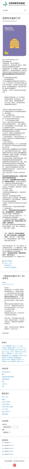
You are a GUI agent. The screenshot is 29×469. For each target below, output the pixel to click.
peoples (20, 353)
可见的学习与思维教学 (10, 267)
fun (24, 347)
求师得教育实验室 (17, 3)
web (18, 361)
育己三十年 (5, 397)
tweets (13, 361)
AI (2, 345)
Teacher (18, 359)
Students (17, 357)
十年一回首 (5, 409)
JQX (7, 351)
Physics (5, 355)
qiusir (4, 282)
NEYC (9, 354)
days (9, 348)
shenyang (10, 357)
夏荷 (3, 381)
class (21, 346)
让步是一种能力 (6, 402)
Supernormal (6, 359)
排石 (3, 386)
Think (4, 361)
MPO (3, 353)
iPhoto (21, 350)
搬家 (3, 374)
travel (8, 361)
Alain (6, 263)
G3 (2, 350)
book (10, 263)
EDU (13, 348)
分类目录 (4, 424)
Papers (16, 353)
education (18, 347)
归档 (3, 429)
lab (9, 351)
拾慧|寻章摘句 (8, 261)
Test (23, 359)
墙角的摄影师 (5, 379)
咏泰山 (3, 399)
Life (16, 352)
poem (10, 355)
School (4, 357)
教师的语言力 (8, 265)
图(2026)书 (10, 445)
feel (22, 348)
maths (20, 351)
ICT (8, 350)
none (13, 353)
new (5, 353)
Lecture (12, 351)
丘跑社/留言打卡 (6, 372)
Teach (13, 359)
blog (5, 346)
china (18, 345)
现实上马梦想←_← (7, 411)
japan (3, 351)
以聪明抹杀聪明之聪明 (8, 377)
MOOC (25, 351)
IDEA (12, 350)
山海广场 (4, 384)
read (25, 355)
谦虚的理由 (5, 414)
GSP (5, 350)
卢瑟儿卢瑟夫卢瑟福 (7, 406)
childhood (14, 345)
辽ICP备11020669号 (19, 461)
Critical (4, 348)
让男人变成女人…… (7, 404)
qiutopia (21, 355)
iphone (16, 349)
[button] (25, 10)
